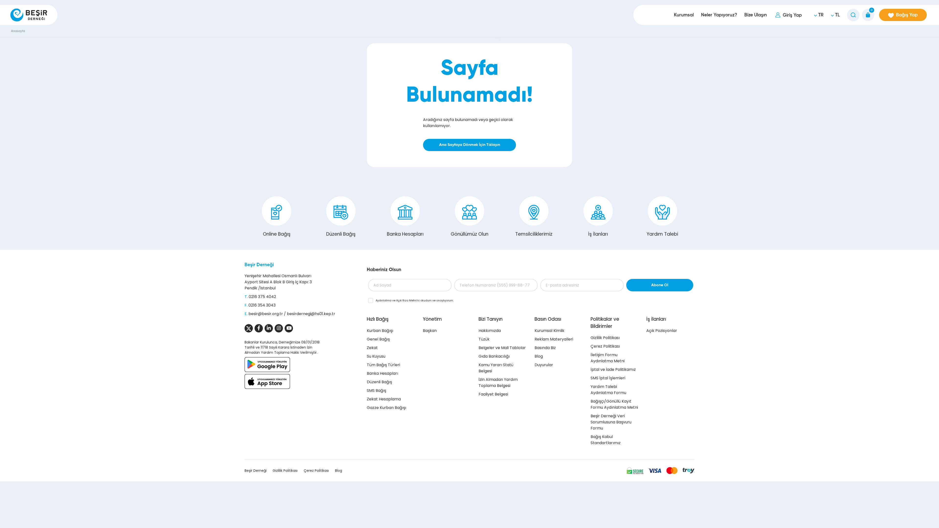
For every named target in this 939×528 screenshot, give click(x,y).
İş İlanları (598, 234)
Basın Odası (548, 319)
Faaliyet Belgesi (493, 394)
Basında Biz (545, 348)
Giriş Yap (792, 15)
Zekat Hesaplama (384, 399)
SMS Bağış (376, 390)
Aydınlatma (384, 300)
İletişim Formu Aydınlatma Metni (608, 358)
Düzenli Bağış (341, 234)
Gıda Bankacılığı (494, 356)
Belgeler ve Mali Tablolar (502, 348)
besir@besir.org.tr (265, 314)
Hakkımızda (490, 330)
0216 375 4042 (262, 296)
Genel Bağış (378, 339)
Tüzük (484, 339)
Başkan (430, 330)
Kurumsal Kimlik (549, 330)
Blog (539, 356)
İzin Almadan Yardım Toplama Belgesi (498, 382)
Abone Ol (659, 285)
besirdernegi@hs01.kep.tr (311, 314)
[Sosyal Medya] (249, 328)
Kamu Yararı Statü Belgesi (496, 368)
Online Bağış (277, 234)
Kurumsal (684, 15)
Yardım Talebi (662, 234)
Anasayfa (18, 31)
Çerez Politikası (605, 346)
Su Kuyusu (376, 356)
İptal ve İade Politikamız (613, 369)
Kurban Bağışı (380, 330)
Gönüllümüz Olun (469, 234)
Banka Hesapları (405, 234)
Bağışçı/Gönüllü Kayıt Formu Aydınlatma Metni (614, 404)
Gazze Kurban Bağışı (386, 407)
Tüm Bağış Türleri (383, 365)
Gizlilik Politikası (605, 338)
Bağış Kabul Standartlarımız (606, 440)
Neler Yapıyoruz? (719, 15)
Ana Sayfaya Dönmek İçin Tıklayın (469, 145)
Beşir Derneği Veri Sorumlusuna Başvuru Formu (611, 422)
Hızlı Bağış (378, 319)
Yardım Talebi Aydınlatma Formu (608, 390)
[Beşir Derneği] (28, 15)
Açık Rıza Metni (406, 300)
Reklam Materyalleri (554, 339)
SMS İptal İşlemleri (608, 378)
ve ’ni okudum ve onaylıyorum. (415, 300)
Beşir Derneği (259, 265)
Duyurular (544, 365)
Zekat (372, 348)
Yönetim (432, 319)
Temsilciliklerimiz (533, 234)
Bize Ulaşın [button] (755, 15)
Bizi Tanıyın (491, 319)
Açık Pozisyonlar (661, 330)
